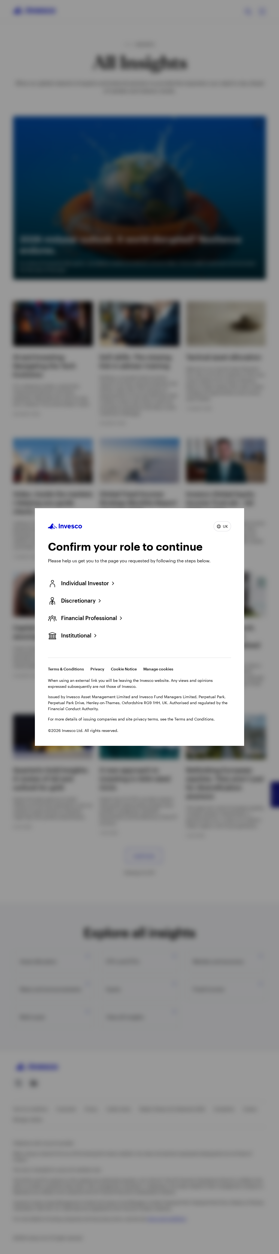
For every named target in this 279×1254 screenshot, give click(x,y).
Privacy (97, 669)
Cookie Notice (124, 669)
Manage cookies (158, 669)
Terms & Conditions (66, 669)
